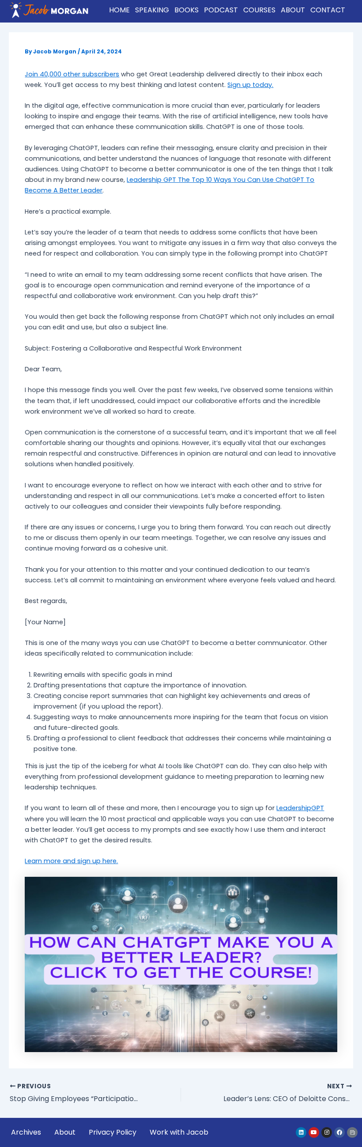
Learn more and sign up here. (71, 860)
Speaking (152, 10)
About (293, 10)
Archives (26, 1132)
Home (119, 10)
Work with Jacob (179, 1132)
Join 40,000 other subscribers (72, 74)
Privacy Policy (112, 1132)
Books (186, 10)
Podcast (221, 10)
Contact (327, 10)
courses (259, 10)
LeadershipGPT (300, 808)
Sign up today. (250, 84)
